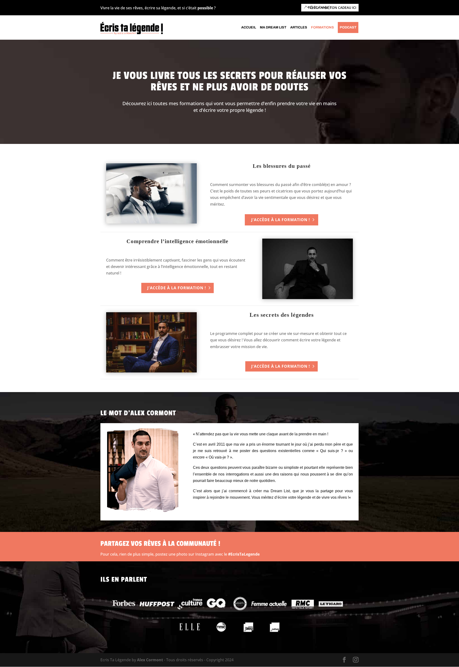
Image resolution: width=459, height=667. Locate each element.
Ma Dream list (273, 27)
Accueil (248, 27)
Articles (298, 27)
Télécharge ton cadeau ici (332, 7)
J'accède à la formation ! (280, 219)
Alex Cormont (150, 659)
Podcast (348, 27)
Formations (322, 27)
